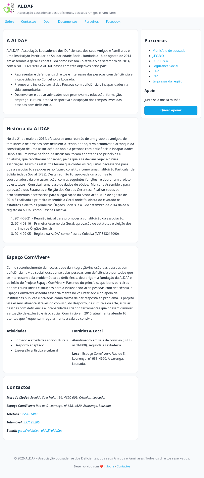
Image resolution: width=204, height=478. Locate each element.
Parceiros (91, 22)
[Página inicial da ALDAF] (8, 8)
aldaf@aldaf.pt (51, 430)
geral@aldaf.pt (28, 430)
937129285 (32, 422)
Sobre (9, 22)
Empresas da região (167, 81)
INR (155, 76)
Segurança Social (165, 66)
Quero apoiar (170, 110)
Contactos (28, 22)
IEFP (155, 71)
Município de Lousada (168, 50)
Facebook (113, 22)
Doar (47, 22)
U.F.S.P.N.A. (160, 61)
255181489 (29, 414)
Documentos (67, 22)
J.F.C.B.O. (158, 56)
